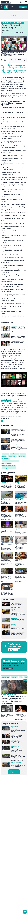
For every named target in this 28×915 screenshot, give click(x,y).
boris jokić (5, 454)
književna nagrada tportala (10, 461)
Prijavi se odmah (8, 668)
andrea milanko (6, 463)
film (21, 677)
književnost (14, 454)
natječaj (22, 454)
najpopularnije (10, 723)
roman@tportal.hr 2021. (9, 468)
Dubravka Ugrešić (7, 403)
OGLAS (14, 15)
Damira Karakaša (21, 395)
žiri (10, 81)
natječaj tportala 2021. (8, 465)
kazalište (14, 677)
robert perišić (12, 456)
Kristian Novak (9, 407)
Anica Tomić (22, 456)
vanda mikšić (5, 458)
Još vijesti (12, 772)
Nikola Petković (6, 400)
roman (4, 456)
